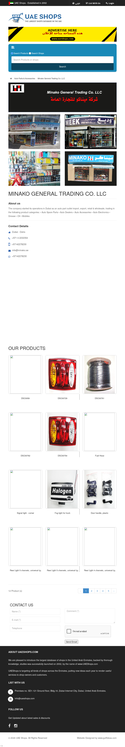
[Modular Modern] (25, 374)
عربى (77, 3)
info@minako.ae (20, 250)
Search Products (21, 53)
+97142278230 (19, 244)
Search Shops (38, 53)
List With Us (94, 3)
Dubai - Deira (18, 231)
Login (111, 3)
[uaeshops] (35, 17)
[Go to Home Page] (10, 78)
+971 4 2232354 (20, 237)
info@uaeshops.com (25, 698)
